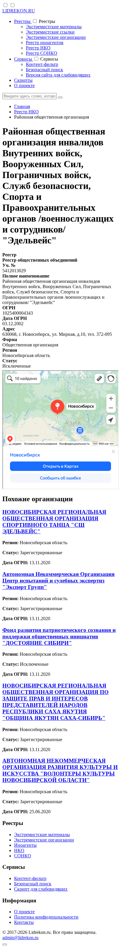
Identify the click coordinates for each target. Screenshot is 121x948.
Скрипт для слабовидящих (41, 888)
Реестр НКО (38, 47)
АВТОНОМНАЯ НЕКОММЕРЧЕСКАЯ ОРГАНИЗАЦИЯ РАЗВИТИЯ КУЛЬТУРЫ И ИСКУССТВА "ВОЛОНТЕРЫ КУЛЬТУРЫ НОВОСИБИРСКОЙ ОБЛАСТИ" (60, 770)
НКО (19, 850)
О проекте (24, 85)
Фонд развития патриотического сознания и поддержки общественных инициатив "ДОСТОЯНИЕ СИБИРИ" (59, 636)
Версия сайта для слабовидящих (58, 74)
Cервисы (23, 59)
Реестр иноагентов (44, 42)
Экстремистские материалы (54, 26)
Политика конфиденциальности (46, 916)
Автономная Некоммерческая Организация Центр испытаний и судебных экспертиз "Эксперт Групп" (58, 580)
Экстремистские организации (56, 37)
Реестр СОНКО (41, 53)
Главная (22, 106)
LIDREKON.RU (18, 10)
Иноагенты (25, 845)
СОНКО (22, 855)
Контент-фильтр (42, 64)
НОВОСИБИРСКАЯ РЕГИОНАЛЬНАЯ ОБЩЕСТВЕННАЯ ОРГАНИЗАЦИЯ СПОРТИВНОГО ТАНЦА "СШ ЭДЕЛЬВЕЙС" (54, 521)
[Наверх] (4, 944)
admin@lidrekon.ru (20, 937)
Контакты (24, 922)
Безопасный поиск (44, 69)
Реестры (23, 21)
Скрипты (23, 80)
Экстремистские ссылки (50, 31)
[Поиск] (60, 97)
